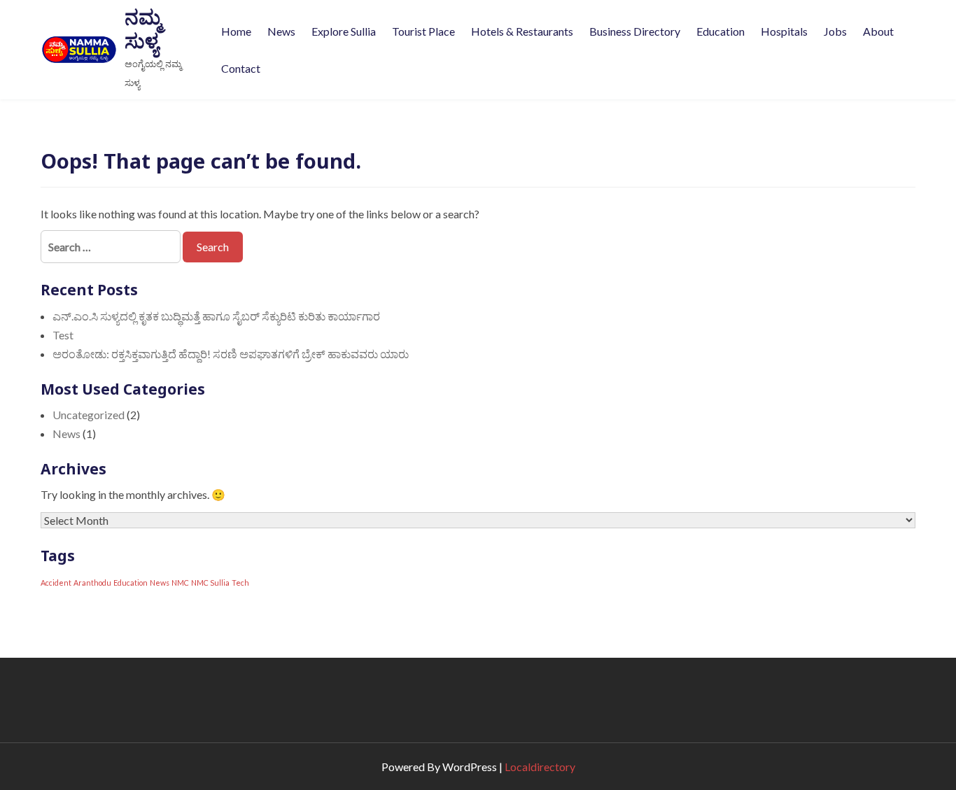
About (878, 31)
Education (720, 31)
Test (62, 334)
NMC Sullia (210, 582)
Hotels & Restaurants (522, 31)
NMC (180, 582)
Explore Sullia (343, 31)
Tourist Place (423, 31)
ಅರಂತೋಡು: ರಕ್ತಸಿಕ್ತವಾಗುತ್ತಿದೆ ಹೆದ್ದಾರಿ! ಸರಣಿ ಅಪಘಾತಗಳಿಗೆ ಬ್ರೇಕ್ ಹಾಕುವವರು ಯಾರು (230, 353)
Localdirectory (540, 766)
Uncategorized (88, 414)
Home (236, 31)
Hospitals (784, 31)
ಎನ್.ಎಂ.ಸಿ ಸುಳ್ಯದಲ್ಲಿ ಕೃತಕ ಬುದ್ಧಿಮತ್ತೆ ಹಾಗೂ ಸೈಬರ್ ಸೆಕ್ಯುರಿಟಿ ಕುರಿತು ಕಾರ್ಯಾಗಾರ (216, 316)
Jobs (835, 31)
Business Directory (634, 31)
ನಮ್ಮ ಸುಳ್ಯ (143, 28)
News (281, 31)
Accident (56, 582)
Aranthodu (92, 582)
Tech (240, 582)
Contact (240, 68)
